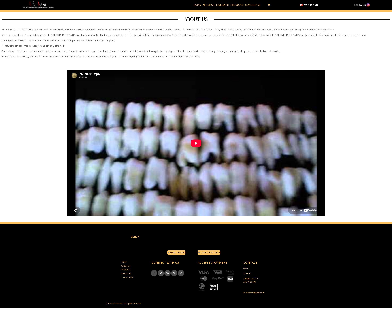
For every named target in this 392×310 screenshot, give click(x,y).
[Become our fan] (154, 273)
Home (123, 262)
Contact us (127, 277)
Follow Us (360, 4)
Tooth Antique (177, 252)
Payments (125, 269)
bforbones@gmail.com (253, 292)
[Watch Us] (174, 273)
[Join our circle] (167, 273)
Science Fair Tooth (210, 252)
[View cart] (269, 5)
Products (126, 273)
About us (125, 266)
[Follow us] (161, 273)
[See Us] (181, 273)
